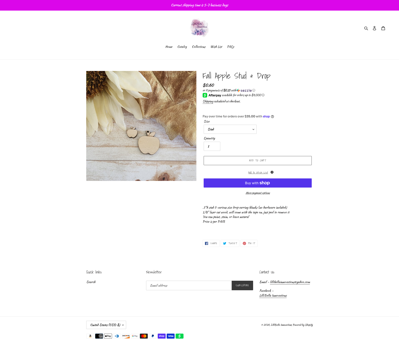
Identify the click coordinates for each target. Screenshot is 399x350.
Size (206, 121)
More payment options (258, 193)
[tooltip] (272, 172)
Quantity (209, 138)
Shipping (208, 101)
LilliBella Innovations (273, 295)
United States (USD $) (105, 325)
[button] (229, 90)
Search (90, 282)
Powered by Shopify (303, 325)
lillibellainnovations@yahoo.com (290, 282)
